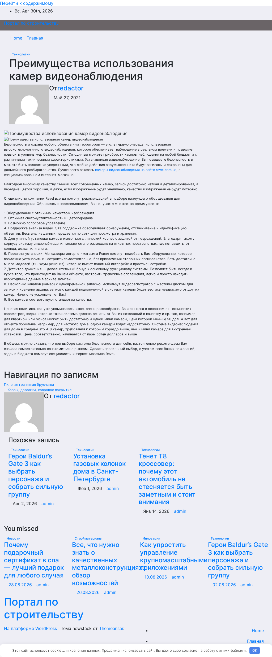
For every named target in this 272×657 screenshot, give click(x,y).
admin (47, 503)
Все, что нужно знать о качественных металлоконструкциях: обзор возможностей (108, 564)
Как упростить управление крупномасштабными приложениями (173, 556)
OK (254, 650)
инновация (151, 538)
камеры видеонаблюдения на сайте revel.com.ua (135, 170)
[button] (252, 38)
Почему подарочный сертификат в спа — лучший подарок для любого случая (34, 560)
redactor (70, 88)
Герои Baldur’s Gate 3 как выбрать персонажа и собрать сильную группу (35, 475)
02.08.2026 (224, 584)
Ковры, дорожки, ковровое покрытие (39, 390)
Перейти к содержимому (26, 3)
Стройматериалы (88, 538)
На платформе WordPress (31, 628)
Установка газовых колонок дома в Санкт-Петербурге (99, 467)
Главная (35, 38)
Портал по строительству (31, 23)
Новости (13, 538)
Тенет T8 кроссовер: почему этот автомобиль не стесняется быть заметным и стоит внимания (167, 479)
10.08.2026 (156, 577)
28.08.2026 (20, 584)
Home (16, 38)
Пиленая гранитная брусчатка (29, 385)
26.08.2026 (88, 592)
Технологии (21, 54)
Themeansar (111, 628)
